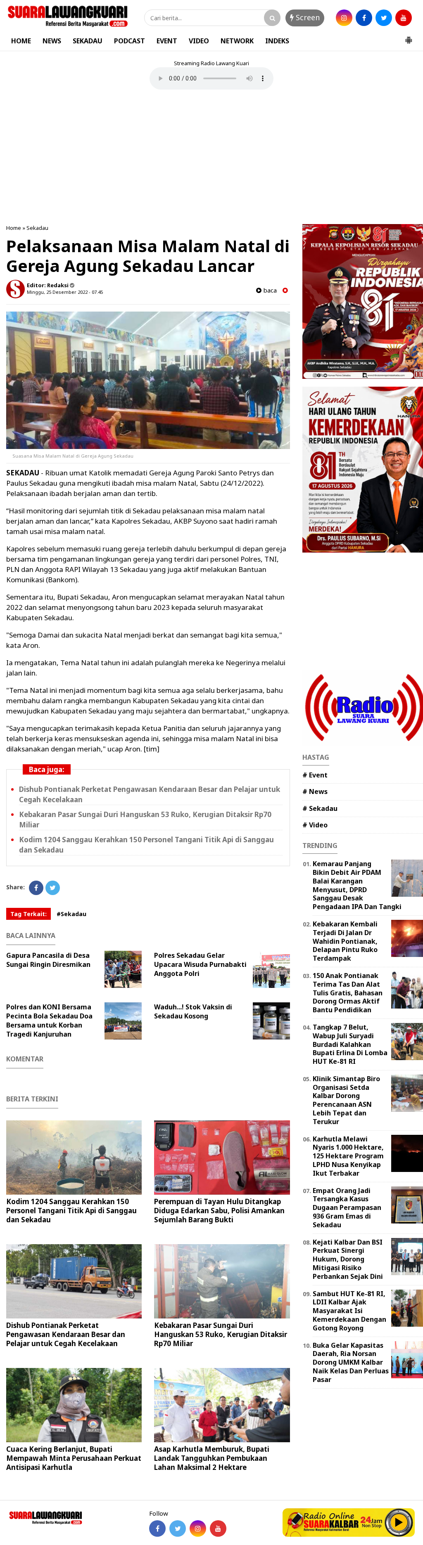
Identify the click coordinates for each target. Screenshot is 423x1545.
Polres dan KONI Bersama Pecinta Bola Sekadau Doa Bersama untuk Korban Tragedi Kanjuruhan (49, 1020)
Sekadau (37, 228)
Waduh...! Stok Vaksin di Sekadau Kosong (193, 1011)
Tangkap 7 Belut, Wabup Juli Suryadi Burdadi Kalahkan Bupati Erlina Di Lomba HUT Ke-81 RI (350, 1044)
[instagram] (344, 17)
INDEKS (277, 40)
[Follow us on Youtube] (218, 1528)
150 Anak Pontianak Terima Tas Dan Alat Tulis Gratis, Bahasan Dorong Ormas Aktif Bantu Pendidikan (348, 992)
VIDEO (199, 40)
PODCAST (129, 40)
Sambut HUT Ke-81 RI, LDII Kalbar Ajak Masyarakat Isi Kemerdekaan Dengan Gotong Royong (349, 1310)
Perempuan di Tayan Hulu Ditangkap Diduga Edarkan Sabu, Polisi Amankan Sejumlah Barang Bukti (219, 1210)
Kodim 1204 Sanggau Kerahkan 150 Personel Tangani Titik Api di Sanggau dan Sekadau (71, 1210)
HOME (21, 40)
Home (13, 228)
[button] (408, 37)
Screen (307, 17)
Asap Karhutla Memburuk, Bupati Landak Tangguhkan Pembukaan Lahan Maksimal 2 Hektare (211, 1458)
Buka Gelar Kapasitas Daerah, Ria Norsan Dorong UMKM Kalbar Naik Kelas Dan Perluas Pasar (351, 1362)
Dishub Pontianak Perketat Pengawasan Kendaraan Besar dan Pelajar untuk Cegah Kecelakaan (65, 1334)
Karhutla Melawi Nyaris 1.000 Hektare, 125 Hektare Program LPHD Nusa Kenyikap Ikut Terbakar (348, 1156)
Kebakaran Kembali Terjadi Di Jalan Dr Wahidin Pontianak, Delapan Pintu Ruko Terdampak (345, 941)
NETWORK (237, 40)
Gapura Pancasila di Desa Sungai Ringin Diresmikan (48, 960)
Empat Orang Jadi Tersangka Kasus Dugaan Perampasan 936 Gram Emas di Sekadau (347, 1207)
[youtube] (403, 17)
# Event (315, 775)
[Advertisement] (211, 158)
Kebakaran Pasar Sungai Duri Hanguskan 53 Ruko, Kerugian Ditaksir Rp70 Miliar (220, 1334)
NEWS (52, 40)
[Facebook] (36, 888)
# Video (315, 824)
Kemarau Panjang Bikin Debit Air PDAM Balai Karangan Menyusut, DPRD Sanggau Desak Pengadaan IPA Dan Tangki (357, 885)
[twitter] (383, 17)
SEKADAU (87, 40)
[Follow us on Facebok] (157, 1528)
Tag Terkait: (28, 914)
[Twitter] (52, 888)
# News (315, 791)
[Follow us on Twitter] (177, 1528)
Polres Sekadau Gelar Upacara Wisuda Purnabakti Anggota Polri (200, 964)
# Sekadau (319, 808)
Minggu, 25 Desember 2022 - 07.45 (65, 292)
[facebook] (364, 17)
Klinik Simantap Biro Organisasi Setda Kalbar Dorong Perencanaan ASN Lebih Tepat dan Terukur (346, 1100)
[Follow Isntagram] (198, 1528)
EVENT (167, 40)
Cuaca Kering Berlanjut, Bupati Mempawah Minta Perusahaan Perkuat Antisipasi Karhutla (73, 1458)
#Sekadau (71, 914)
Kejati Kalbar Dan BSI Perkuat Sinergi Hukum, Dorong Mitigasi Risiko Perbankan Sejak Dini (348, 1259)
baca (269, 290)
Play (399, 1522)
